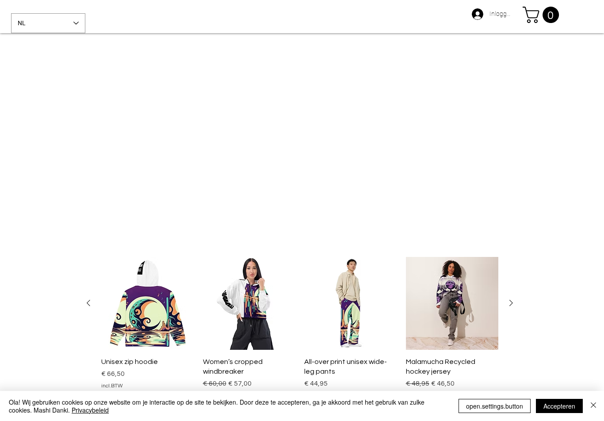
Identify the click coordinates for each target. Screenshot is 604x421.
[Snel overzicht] (147, 303)
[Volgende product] (511, 303)
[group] (299, 328)
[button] (543, 15)
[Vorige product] (88, 303)
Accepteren (559, 406)
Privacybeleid (90, 410)
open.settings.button (494, 406)
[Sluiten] (593, 406)
